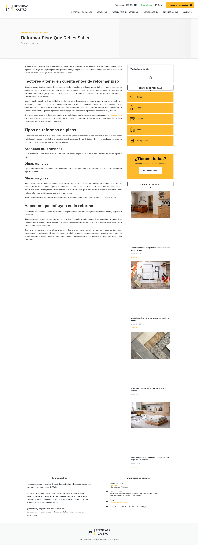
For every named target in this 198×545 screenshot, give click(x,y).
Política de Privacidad (99, 539)
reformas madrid (116, 115)
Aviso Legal (87, 539)
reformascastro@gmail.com (120, 502)
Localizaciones (150, 12)
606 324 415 (114, 485)
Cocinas (140, 108)
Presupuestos (142, 141)
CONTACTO (187, 12)
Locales (140, 119)
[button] (169, 69)
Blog (81, 539)
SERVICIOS (102, 12)
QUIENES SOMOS (170, 12)
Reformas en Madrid (81, 12)
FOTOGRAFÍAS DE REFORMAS (124, 12)
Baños (139, 97)
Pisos (139, 130)
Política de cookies (112, 539)
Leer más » (134, 257)
